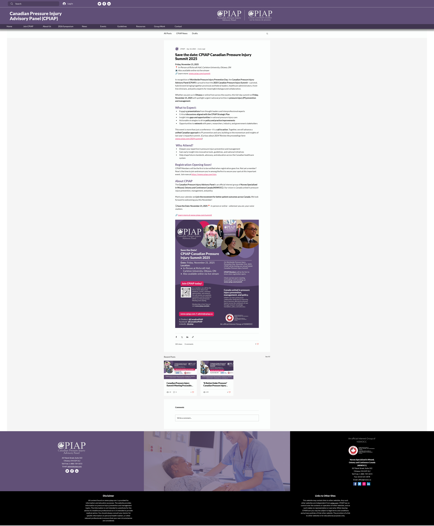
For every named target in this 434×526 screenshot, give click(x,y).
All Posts (168, 33)
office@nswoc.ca (364, 480)
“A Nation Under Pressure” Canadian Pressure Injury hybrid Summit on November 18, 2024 (216, 384)
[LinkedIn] (368, 484)
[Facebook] (355, 484)
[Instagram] (364, 484)
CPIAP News (182, 33)
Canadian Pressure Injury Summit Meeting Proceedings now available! (180, 384)
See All (267, 357)
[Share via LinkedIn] (187, 337)
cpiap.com (334, 503)
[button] (103, 26)
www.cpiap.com (111, 500)
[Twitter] (359, 484)
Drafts (195, 33)
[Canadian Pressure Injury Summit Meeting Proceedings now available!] (180, 370)
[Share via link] (193, 337)
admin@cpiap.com (74, 466)
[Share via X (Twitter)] (182, 337)
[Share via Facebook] (176, 337)
